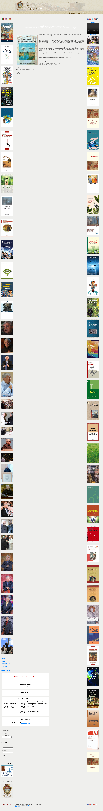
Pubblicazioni (62, 2)
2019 (93, 34)
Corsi (43, 2)
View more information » (25, 723)
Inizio (18, 19)
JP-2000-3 (93, 22)
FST (56, 2)
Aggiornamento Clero (6, 663)
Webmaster (17, 806)
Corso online (4, 666)
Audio (74, 2)
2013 (91, 34)
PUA (48, 2)
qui (28, 805)
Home (28, 2)
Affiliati (3, 661)
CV (32, 2)
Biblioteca (4, 659)
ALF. (52, 2)
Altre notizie (5, 670)
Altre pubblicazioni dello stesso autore (50, 85)
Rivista (3, 658)
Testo (78, 2)
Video (69, 2)
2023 (95, 34)
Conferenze (38, 2)
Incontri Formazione (6, 662)
